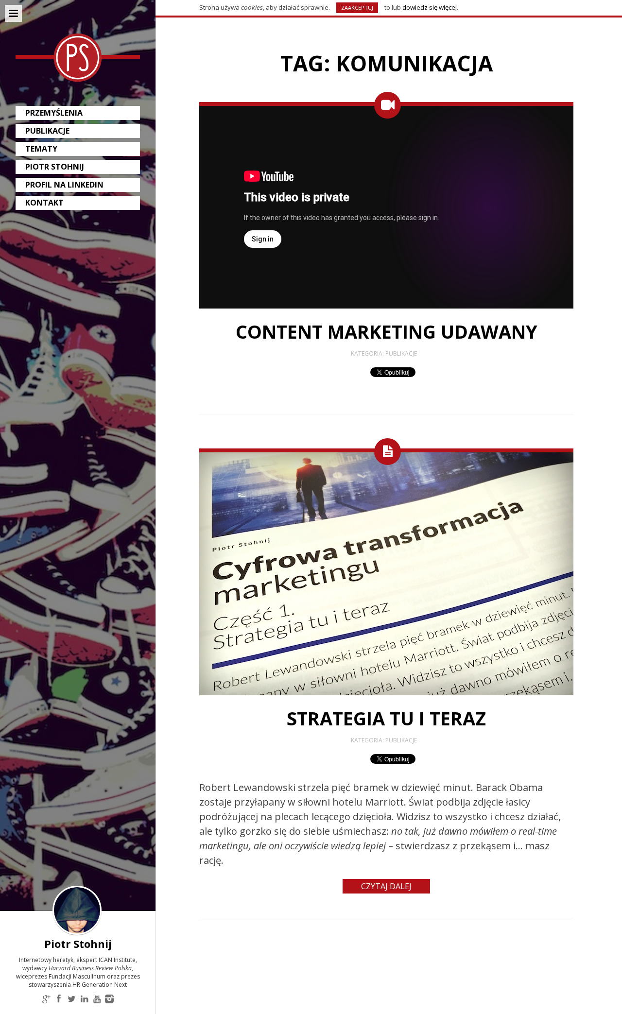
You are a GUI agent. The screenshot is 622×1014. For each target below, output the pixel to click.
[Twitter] (71, 1000)
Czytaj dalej (386, 886)
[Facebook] (58, 1000)
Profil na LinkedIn (64, 184)
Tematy (41, 148)
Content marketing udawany (386, 331)
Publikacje (47, 130)
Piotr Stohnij (54, 166)
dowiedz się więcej (429, 7)
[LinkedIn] (84, 1000)
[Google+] (46, 1000)
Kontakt (44, 202)
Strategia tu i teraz (386, 718)
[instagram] (109, 1000)
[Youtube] (96, 1000)
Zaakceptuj (357, 7)
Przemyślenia (54, 112)
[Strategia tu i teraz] (386, 693)
